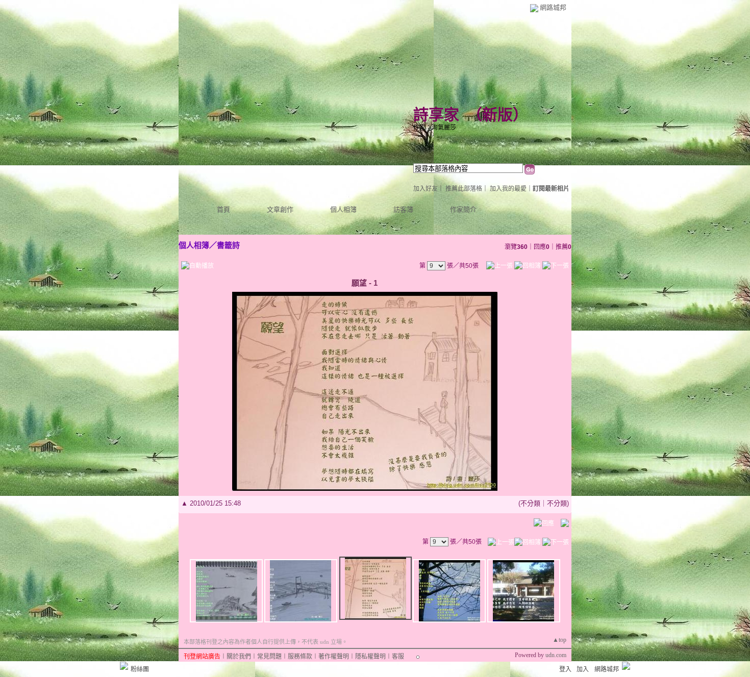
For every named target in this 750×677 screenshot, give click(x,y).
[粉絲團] (124, 666)
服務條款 (300, 656)
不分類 (530, 503)
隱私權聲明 (370, 656)
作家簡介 (463, 209)
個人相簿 (343, 209)
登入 (565, 669)
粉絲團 (140, 669)
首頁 (223, 209)
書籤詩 (228, 245)
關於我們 (239, 656)
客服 (398, 656)
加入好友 (425, 188)
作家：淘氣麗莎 (434, 127)
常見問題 (269, 656)
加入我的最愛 (508, 188)
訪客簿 (403, 209)
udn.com (555, 655)
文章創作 (280, 209)
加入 (583, 669)
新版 (497, 114)
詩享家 (436, 114)
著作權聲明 (333, 656)
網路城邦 (553, 7)
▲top (559, 639)
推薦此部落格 (463, 188)
